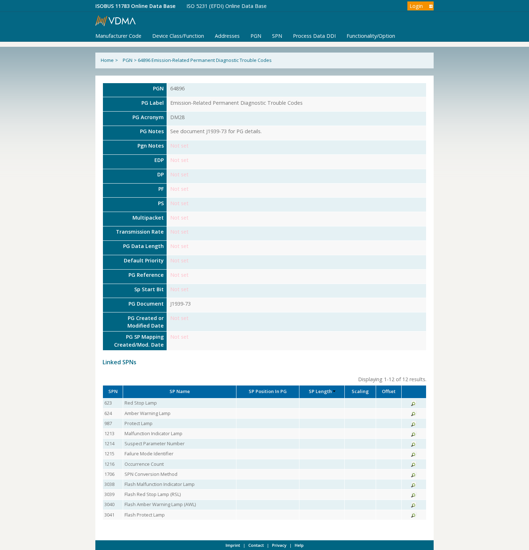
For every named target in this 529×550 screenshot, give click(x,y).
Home (107, 60)
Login (416, 6)
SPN (277, 35)
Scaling (360, 391)
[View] (414, 404)
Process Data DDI (314, 35)
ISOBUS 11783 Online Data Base (135, 6)
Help (299, 545)
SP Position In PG (268, 391)
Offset (388, 391)
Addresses (227, 35)
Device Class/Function (178, 35)
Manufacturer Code (118, 35)
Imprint (233, 545)
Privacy (279, 545)
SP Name (179, 391)
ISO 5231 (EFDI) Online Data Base (226, 6)
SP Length (320, 391)
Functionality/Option (371, 35)
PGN (255, 35)
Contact (256, 545)
